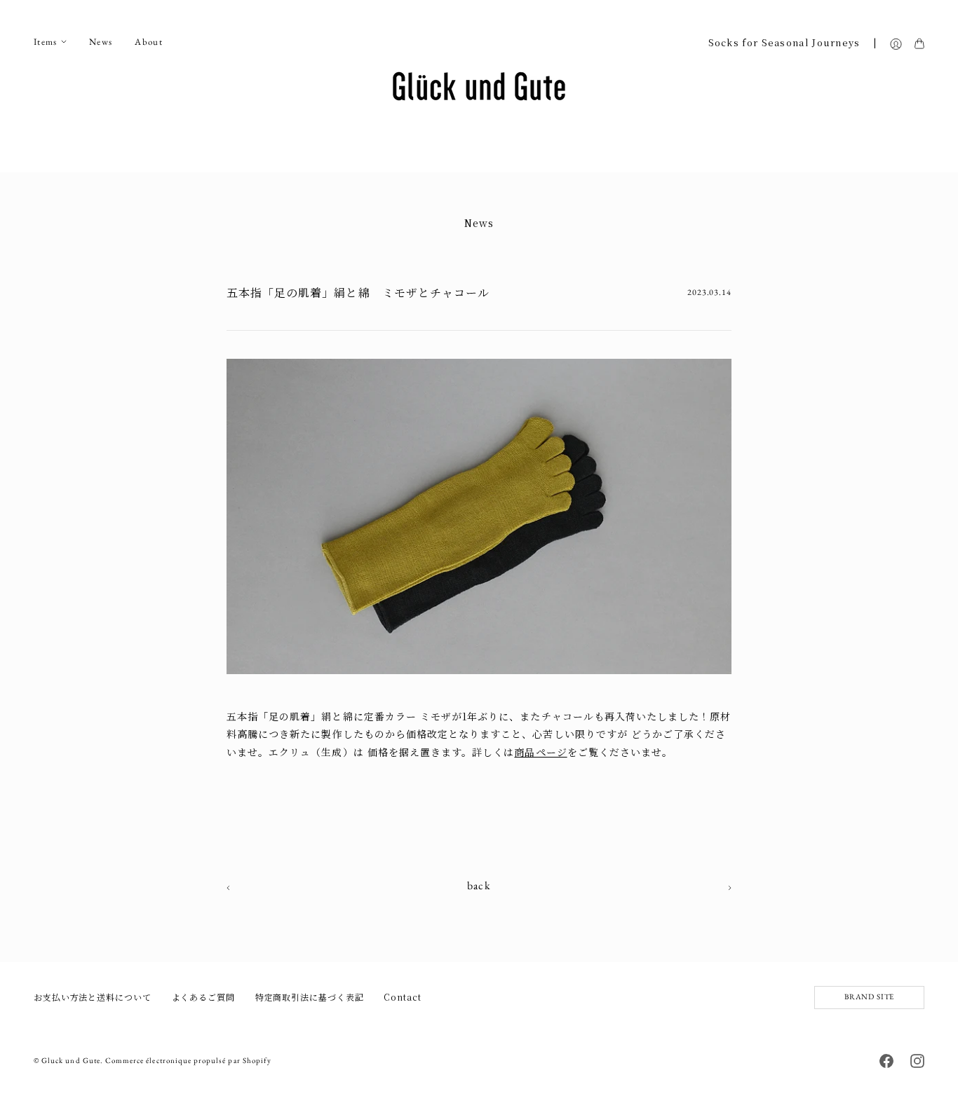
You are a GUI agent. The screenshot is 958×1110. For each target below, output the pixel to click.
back (479, 885)
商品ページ (540, 752)
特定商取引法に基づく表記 (309, 997)
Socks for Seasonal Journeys (784, 42)
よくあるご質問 (203, 997)
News (100, 41)
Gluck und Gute (70, 1060)
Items (46, 41)
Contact (402, 997)
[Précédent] (729, 886)
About (149, 41)
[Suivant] (228, 886)
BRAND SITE (869, 996)
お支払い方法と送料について (92, 997)
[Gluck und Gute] (479, 86)
